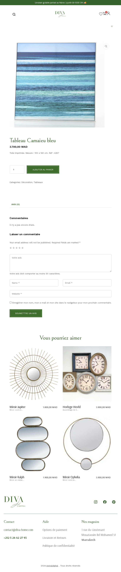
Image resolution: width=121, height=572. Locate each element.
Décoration (26, 182)
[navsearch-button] (14, 14)
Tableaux (38, 182)
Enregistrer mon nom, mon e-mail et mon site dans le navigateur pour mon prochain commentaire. (61, 303)
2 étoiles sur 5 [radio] (14, 248)
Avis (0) (15, 204)
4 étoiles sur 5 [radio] (19, 248)
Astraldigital (52, 565)
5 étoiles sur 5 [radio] (22, 248)
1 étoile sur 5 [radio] (11, 248)
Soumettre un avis (26, 313)
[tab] (15, 204)
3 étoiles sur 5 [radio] (16, 248)
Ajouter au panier (43, 169)
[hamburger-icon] (111, 27)
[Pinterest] (113, 502)
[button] (106, 46)
